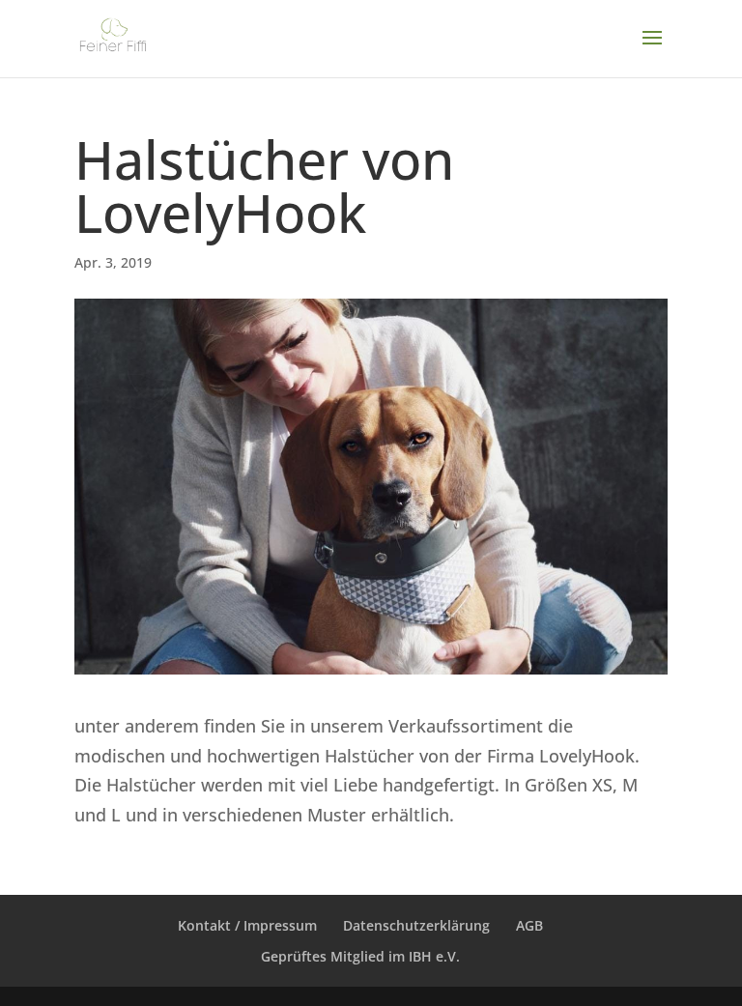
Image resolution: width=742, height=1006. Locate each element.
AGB (529, 925)
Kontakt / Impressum (247, 925)
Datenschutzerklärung (416, 925)
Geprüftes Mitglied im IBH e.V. (360, 956)
